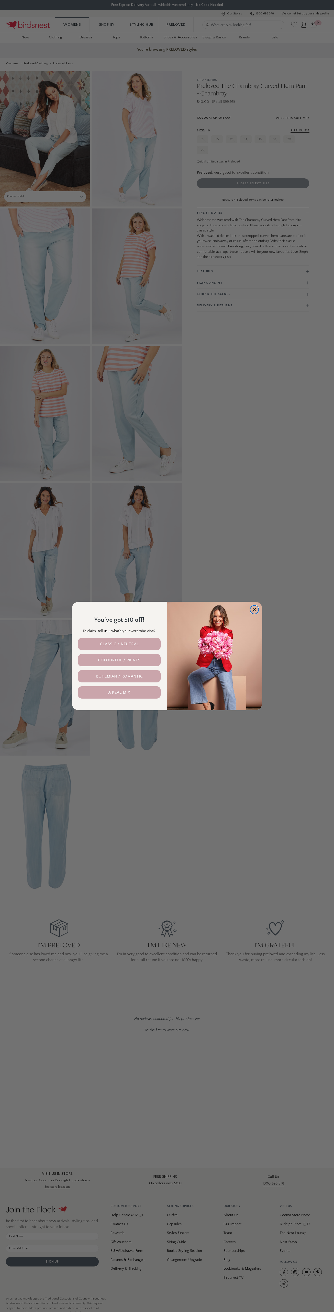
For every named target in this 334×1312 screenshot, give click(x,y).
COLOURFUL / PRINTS (119, 660)
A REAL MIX (119, 692)
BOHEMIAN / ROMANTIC (119, 676)
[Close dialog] (254, 609)
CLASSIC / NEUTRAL (119, 644)
